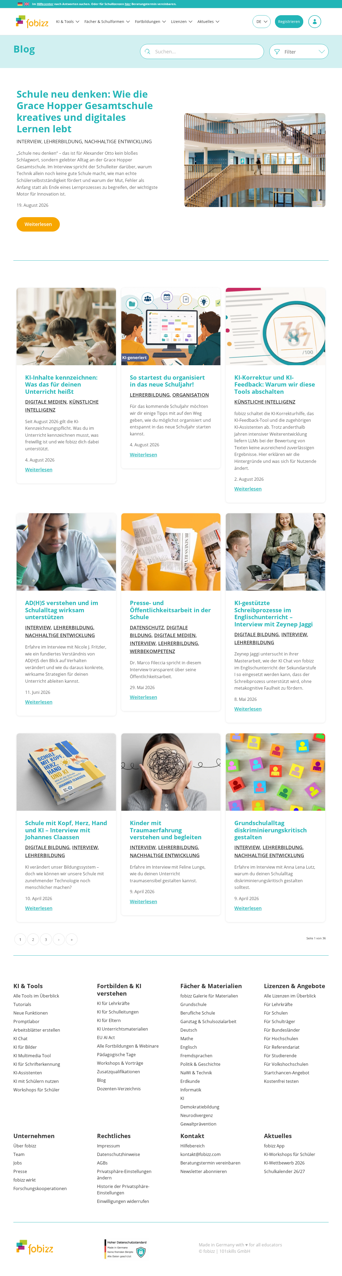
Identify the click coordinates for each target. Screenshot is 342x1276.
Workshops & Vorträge (120, 1063)
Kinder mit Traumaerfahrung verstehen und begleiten (165, 830)
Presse (20, 1171)
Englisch (188, 1047)
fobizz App (274, 1146)
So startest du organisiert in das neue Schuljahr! (167, 380)
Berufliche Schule (197, 1013)
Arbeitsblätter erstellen (36, 1030)
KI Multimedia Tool (32, 1056)
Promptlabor (26, 1021)
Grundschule (193, 1004)
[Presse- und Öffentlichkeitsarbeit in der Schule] (171, 552)
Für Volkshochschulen (286, 1064)
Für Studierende (280, 1056)
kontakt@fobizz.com (200, 1154)
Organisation (190, 395)
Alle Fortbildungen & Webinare (128, 1046)
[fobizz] (32, 21)
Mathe (186, 1039)
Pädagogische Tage (116, 1055)
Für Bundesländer (282, 1030)
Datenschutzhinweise (118, 1154)
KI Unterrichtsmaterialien (122, 1029)
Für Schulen (276, 1013)
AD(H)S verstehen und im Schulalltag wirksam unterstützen (61, 610)
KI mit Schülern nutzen (36, 1081)
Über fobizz (24, 1146)
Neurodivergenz (196, 1115)
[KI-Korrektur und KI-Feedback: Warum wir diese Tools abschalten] (275, 326)
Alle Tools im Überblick (36, 996)
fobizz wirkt (24, 1180)
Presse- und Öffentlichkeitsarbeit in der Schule (170, 610)
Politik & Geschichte (200, 1064)
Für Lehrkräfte (278, 1004)
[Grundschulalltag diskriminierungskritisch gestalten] (275, 772)
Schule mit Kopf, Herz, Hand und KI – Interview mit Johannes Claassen (66, 830)
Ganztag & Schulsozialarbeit (208, 1021)
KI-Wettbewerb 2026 (284, 1163)
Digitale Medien (46, 402)
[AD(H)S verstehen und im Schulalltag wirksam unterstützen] (66, 552)
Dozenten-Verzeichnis (119, 1089)
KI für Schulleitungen (118, 1012)
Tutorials (22, 1004)
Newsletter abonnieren (203, 1171)
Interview (29, 141)
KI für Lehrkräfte (113, 1003)
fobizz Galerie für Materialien (209, 996)
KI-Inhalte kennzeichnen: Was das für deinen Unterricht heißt (61, 384)
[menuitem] (70, 21)
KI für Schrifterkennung (36, 1064)
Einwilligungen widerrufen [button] (123, 1201)
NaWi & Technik (196, 1073)
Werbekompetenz (152, 651)
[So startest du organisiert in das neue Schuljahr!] (171, 326)
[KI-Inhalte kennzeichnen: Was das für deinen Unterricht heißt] (66, 326)
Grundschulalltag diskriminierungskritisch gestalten (270, 830)
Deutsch (188, 1030)
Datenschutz (147, 627)
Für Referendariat (282, 1047)
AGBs (102, 1163)
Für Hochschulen (281, 1039)
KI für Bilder (25, 1047)
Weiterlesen (38, 224)
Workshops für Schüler (36, 1090)
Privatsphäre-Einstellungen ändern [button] (124, 1174)
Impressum (108, 1146)
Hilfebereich (192, 1146)
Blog (101, 1080)
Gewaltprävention (198, 1124)
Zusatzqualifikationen (118, 1072)
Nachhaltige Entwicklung (118, 141)
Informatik (190, 1090)
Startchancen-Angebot (286, 1073)
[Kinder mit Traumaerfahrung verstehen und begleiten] (171, 772)
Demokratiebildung (199, 1107)
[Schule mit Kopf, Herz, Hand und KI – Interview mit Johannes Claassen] (66, 772)
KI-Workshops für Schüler (289, 1154)
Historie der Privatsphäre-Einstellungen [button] (123, 1189)
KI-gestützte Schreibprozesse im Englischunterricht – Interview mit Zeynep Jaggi (273, 613)
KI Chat (20, 1039)
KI (182, 1098)
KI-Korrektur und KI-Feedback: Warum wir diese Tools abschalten (274, 384)
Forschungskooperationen (40, 1188)
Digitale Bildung (256, 634)
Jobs (17, 1163)
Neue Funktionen (30, 1013)
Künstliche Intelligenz (264, 402)
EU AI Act (106, 1037)
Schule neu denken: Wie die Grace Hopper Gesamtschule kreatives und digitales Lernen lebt (85, 111)
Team (19, 1154)
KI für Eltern (109, 1020)
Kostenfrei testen (281, 1081)
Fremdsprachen (196, 1056)
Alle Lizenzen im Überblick (290, 996)
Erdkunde (190, 1081)
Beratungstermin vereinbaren (210, 1163)
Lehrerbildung (63, 141)
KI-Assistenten (27, 1073)
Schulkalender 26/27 (284, 1171)
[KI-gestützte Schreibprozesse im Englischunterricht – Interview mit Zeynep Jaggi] (275, 552)
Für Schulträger (279, 1021)
